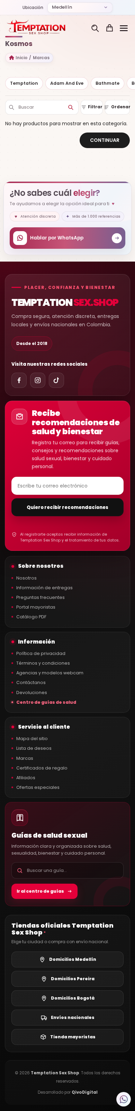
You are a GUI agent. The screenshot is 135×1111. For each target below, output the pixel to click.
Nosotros (26, 578)
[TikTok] (56, 380)
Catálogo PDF (31, 617)
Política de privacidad (40, 653)
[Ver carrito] (109, 28)
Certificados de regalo (42, 768)
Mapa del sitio (32, 738)
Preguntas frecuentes (40, 597)
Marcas (41, 57)
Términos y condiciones (43, 663)
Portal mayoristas (35, 607)
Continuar (104, 140)
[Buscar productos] (95, 28)
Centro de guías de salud (46, 702)
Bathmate (107, 83)
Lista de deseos (34, 748)
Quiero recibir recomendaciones (67, 507)
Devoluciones (31, 692)
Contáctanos (31, 682)
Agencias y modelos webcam (49, 673)
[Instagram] (37, 380)
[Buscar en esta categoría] (70, 107)
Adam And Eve (66, 83)
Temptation (24, 83)
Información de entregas (44, 588)
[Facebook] (19, 380)
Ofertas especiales (38, 787)
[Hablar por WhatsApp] (123, 1099)
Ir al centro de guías (40, 891)
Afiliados (25, 778)
